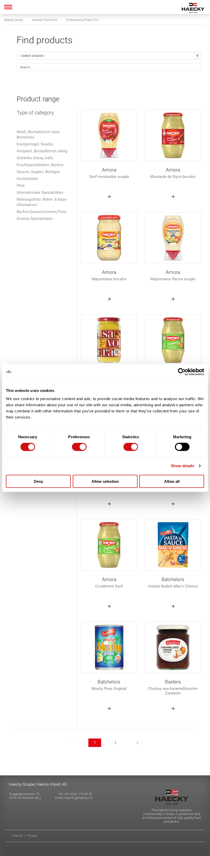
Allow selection (105, 481)
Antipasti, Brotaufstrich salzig (42, 151)
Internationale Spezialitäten (40, 192)
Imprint (18, 835)
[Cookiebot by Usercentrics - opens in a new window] (181, 372)
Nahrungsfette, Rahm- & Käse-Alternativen (42, 202)
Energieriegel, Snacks (35, 144)
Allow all (172, 481)
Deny (38, 481)
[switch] (79, 447)
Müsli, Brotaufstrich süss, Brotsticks (38, 135)
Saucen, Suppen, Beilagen (38, 171)
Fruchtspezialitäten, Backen (40, 165)
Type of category (35, 113)
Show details (182, 466)
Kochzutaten (27, 178)
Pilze (21, 185)
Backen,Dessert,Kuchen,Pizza (41, 211)
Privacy (32, 835)
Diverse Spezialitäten (34, 218)
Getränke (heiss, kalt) (35, 158)
